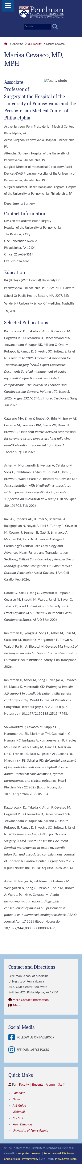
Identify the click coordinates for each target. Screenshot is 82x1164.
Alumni (51, 1084)
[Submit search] (55, 26)
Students (37, 1084)
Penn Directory (23, 1124)
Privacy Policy (30, 1159)
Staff (61, 1084)
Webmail (19, 1112)
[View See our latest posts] (12, 1050)
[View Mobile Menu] (8, 7)
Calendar (19, 1093)
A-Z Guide (19, 1105)
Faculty (24, 1084)
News (16, 1099)
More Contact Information (31, 1000)
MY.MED (18, 1118)
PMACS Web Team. (66, 1159)
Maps (17, 1005)
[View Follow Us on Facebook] (12, 1038)
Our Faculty (34, 44)
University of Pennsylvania (30, 1131)
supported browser (29, 1153)
